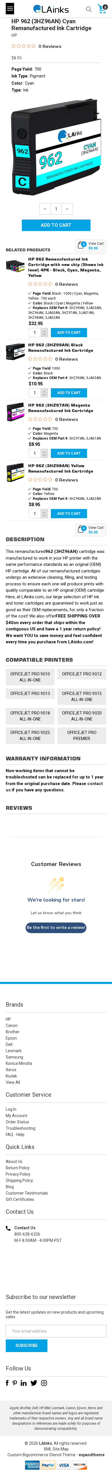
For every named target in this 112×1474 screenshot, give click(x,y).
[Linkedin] (24, 1383)
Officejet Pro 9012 (82, 674)
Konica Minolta (19, 1063)
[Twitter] (33, 1383)
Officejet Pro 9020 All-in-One (82, 716)
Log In (11, 1109)
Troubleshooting (20, 1128)
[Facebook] (7, 1383)
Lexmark (14, 1050)
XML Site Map (56, 1449)
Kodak (11, 1076)
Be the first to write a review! (56, 927)
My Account (16, 1115)
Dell (9, 1044)
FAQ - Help (15, 1134)
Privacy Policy (18, 1174)
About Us (14, 1161)
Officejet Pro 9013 (30, 693)
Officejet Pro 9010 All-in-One (30, 677)
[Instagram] (44, 1383)
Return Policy (18, 1168)
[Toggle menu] (10, 8)
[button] (56, 1277)
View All (13, 1082)
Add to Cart (69, 333)
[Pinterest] (14, 1383)
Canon (12, 1025)
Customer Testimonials (27, 1193)
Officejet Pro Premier (82, 735)
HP (8, 1019)
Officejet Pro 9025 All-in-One (30, 735)
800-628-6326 (27, 1234)
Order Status (17, 1122)
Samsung (14, 1057)
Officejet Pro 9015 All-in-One (82, 696)
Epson (11, 1038)
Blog (10, 1186)
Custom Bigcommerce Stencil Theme (41, 1454)
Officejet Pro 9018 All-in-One (30, 716)
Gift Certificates (20, 1199)
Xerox (11, 1069)
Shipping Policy (19, 1180)
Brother (13, 1032)
